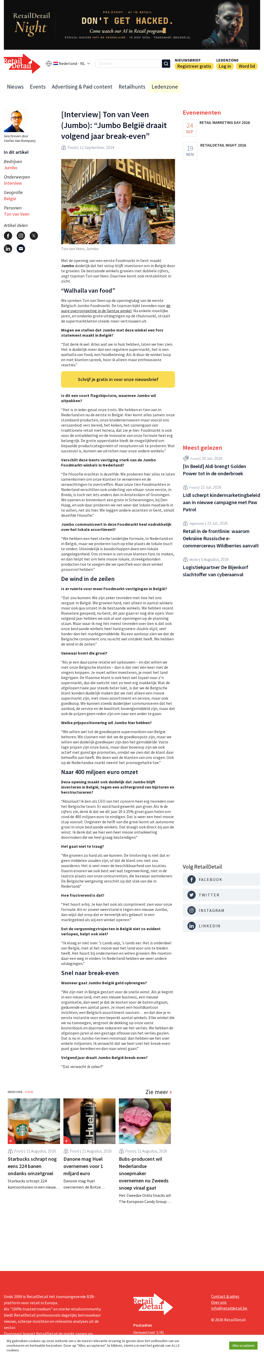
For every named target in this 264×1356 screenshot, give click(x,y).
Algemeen (196, 523)
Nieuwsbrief (188, 60)
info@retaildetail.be (229, 1308)
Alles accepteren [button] (243, 1345)
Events (38, 86)
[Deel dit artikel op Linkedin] (8, 248)
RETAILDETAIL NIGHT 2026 (223, 145)
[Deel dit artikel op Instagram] (21, 236)
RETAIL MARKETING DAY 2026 (225, 122)
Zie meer (156, 1092)
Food (72, 147)
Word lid (247, 66)
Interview (13, 183)
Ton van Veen (16, 214)
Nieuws (15, 86)
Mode (193, 559)
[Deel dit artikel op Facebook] (8, 236)
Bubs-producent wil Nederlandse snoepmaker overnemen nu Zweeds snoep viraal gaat (144, 1173)
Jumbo (10, 168)
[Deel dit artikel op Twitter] (34, 236)
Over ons (219, 1302)
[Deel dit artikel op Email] (21, 248)
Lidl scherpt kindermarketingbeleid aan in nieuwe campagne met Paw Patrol (221, 502)
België (10, 198)
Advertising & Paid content (82, 86)
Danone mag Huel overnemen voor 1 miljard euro (83, 1166)
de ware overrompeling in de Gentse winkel (115, 308)
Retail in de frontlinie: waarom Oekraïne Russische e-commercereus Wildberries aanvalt (221, 538)
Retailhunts (132, 86)
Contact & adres (225, 1296)
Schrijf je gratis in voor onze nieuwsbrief (118, 379)
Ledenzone (227, 60)
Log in (225, 66)
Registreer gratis (194, 66)
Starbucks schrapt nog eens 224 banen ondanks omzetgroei (32, 1166)
